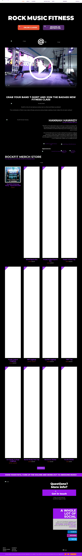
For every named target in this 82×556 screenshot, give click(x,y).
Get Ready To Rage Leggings (12, 460)
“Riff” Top (69, 359)
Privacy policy (73, 554)
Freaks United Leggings (13, 360)
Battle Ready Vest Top (31, 459)
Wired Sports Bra (31, 259)
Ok (65, 554)
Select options (32, 255)
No (68, 554)
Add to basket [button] (13, 180)
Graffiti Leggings (50, 359)
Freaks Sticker (69, 459)
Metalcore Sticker (50, 459)
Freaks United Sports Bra (50, 260)
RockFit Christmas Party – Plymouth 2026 (13, 184)
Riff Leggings (31, 359)
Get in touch (59, 493)
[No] (80, 554)
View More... (41, 467)
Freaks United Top (69, 259)
